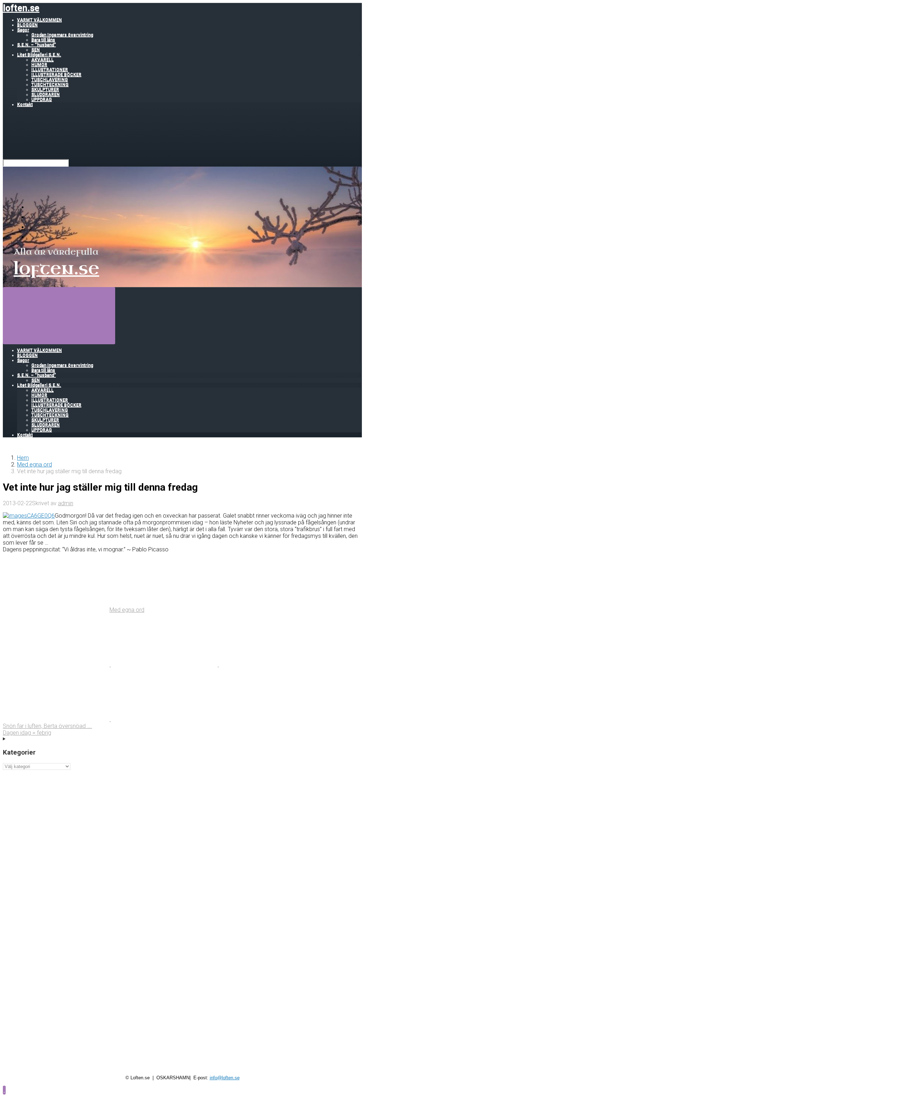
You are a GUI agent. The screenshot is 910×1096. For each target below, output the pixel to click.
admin (65, 503)
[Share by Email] (57, 719)
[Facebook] (32, 217)
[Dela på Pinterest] (272, 664)
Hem (23, 457)
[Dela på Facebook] (165, 664)
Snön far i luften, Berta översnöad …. (47, 726)
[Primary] (59, 315)
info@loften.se (225, 1077)
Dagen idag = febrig (27, 732)
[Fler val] (164, 719)
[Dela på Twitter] (57, 664)
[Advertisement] (182, 819)
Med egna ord (34, 464)
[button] (4, 1090)
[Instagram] (32, 237)
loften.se (21, 8)
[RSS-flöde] (32, 207)
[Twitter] (32, 227)
